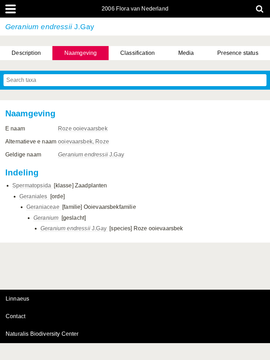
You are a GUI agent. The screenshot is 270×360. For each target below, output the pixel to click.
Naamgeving (80, 53)
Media (186, 53)
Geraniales (34, 196)
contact (15, 316)
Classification (137, 53)
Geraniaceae (43, 207)
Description (26, 53)
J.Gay (91, 155)
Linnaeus (17, 299)
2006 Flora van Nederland (135, 9)
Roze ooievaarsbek (83, 128)
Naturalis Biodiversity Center (42, 334)
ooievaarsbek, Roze (83, 141)
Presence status (237, 53)
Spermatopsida (32, 185)
